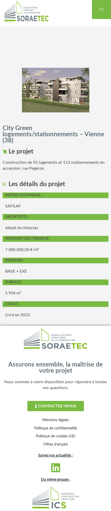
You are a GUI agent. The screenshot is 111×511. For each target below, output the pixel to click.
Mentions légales (55, 420)
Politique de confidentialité (55, 428)
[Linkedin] (55, 467)
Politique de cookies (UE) (55, 436)
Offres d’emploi (55, 444)
